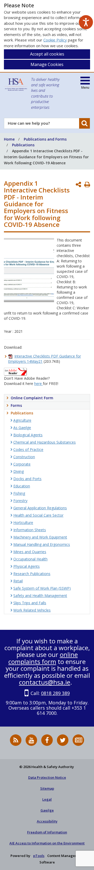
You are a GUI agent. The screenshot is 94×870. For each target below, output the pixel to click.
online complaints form (43, 658)
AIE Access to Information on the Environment (47, 843)
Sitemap (47, 788)
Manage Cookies (47, 64)
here (38, 383)
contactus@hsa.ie (44, 682)
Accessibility (47, 821)
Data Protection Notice (47, 777)
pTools (38, 855)
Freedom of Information (47, 832)
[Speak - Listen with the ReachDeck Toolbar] (86, 22)
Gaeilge (47, 810)
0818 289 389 (55, 693)
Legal (47, 799)
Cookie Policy (55, 40)
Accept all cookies (47, 54)
